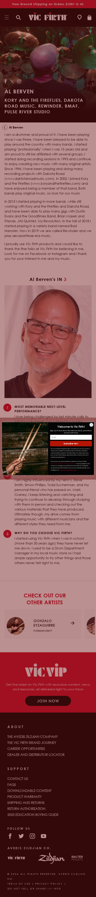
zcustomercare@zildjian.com (67, 470)
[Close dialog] (91, 424)
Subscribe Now (71, 443)
